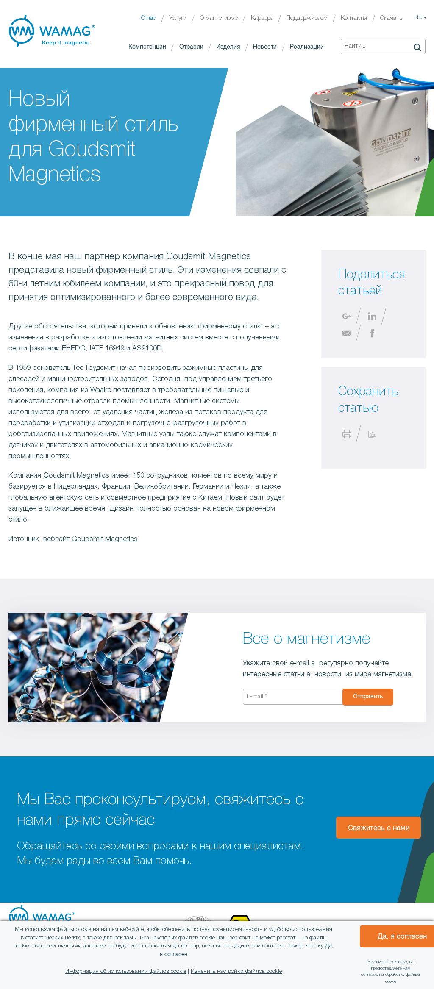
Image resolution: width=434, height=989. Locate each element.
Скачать (391, 18)
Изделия (228, 47)
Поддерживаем (307, 18)
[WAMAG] (51, 31)
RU (418, 18)
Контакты (354, 18)
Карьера (262, 18)
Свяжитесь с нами (378, 828)
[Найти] (417, 46)
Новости (265, 47)
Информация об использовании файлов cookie (125, 971)
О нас (148, 18)
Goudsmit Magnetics (76, 475)
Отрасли (191, 47)
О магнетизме (219, 18)
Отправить (368, 697)
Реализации (307, 47)
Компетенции (147, 47)
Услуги (178, 18)
